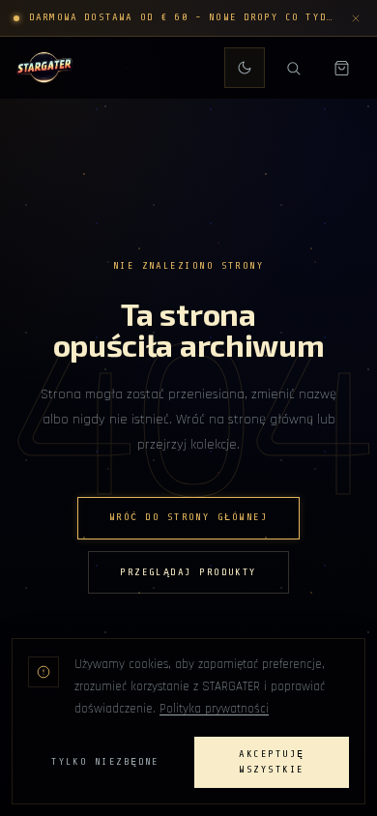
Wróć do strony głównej (188, 517)
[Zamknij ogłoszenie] (356, 18)
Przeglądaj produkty (188, 572)
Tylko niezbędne (105, 762)
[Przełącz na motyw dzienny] (244, 67)
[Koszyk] (341, 67)
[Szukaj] (293, 67)
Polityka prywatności (214, 709)
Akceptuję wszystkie (271, 762)
